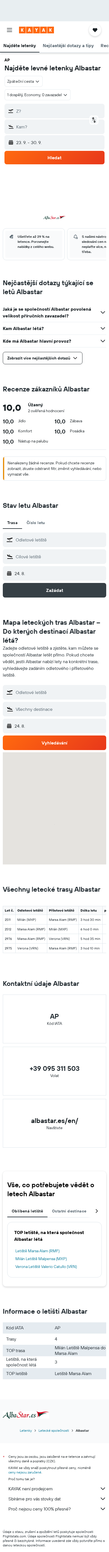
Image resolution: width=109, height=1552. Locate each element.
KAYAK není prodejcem (30, 1488)
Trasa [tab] (12, 522)
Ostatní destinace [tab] (69, 1211)
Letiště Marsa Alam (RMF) (37, 1250)
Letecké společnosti (54, 1430)
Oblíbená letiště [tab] (27, 1211)
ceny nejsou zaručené (24, 1472)
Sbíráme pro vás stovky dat (34, 1499)
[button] (9, 30)
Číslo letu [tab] (36, 522)
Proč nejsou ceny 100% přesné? (39, 1509)
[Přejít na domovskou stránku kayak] (36, 30)
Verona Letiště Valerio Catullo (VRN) (46, 1266)
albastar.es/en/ (54, 1120)
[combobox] (59, 540)
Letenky (26, 1430)
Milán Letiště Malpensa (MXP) (41, 1258)
